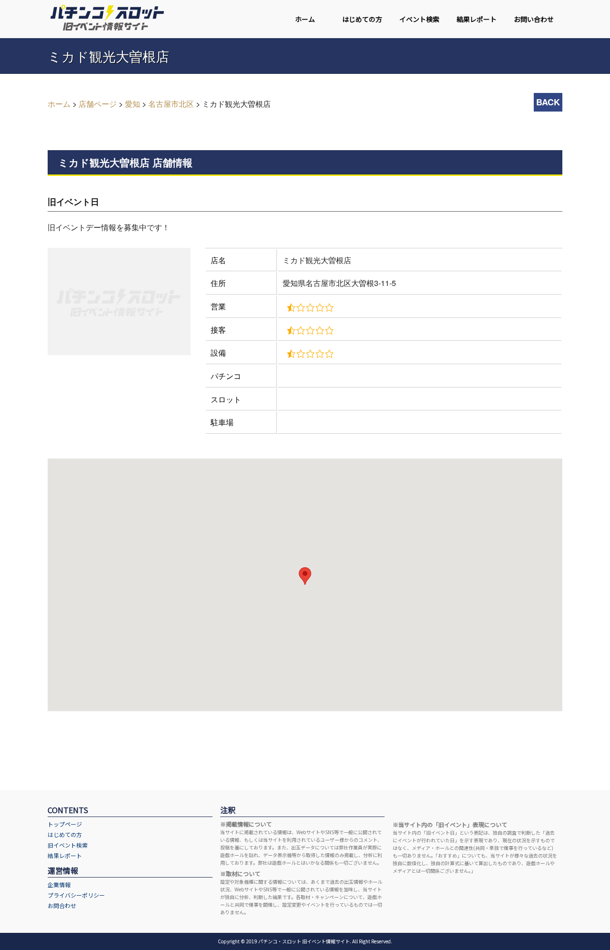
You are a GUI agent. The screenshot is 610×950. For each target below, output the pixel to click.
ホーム (305, 19)
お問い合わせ (534, 19)
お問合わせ (62, 905)
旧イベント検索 (68, 845)
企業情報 (59, 884)
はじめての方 (362, 19)
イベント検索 (419, 19)
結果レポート (477, 19)
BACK (548, 102)
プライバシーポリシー (76, 895)
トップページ (65, 824)
